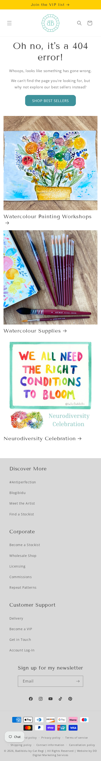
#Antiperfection (22, 482)
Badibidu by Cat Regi (29, 751)
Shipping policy (21, 745)
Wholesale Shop (22, 555)
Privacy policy (51, 737)
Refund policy (27, 737)
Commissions (20, 577)
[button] (9, 23)
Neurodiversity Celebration (40, 438)
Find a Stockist (21, 514)
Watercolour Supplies (32, 331)
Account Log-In (22, 650)
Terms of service (76, 737)
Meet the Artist (22, 503)
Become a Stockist (24, 545)
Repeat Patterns (23, 587)
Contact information (50, 745)
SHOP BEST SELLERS (50, 100)
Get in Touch (20, 639)
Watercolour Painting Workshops (48, 216)
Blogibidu (17, 492)
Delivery (16, 618)
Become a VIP (20, 629)
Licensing (17, 566)
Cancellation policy (82, 745)
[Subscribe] (78, 681)
